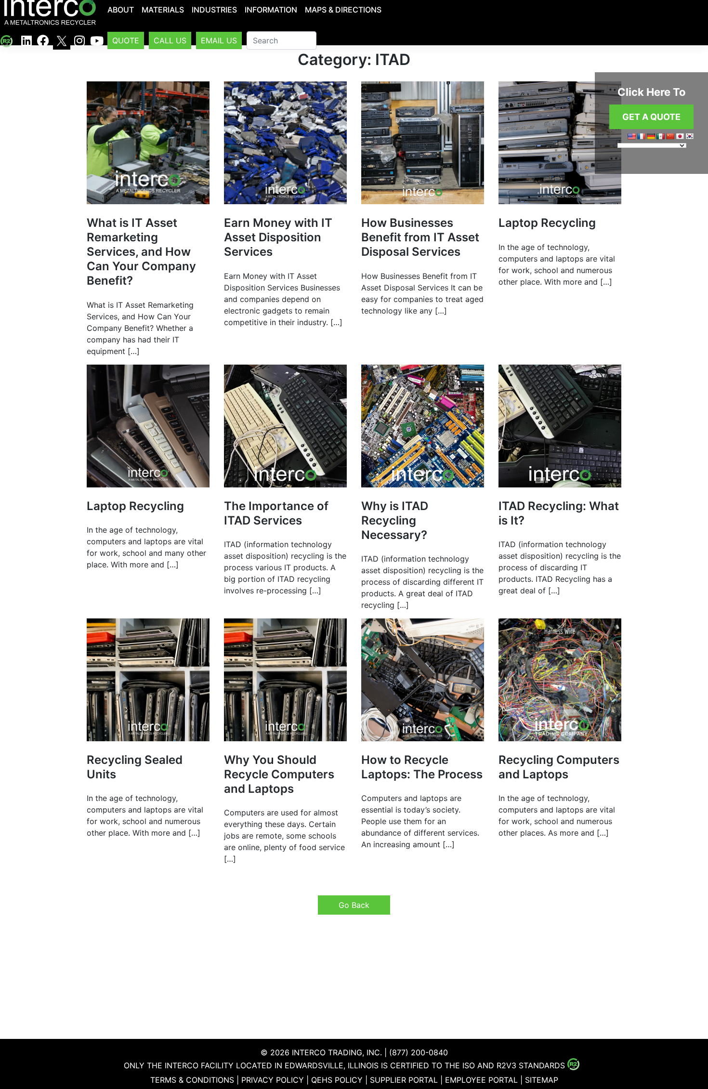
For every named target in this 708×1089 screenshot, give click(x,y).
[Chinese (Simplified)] (670, 136)
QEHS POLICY (337, 1080)
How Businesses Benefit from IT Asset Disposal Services (420, 237)
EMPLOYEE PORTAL (481, 1080)
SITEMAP (541, 1080)
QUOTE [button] (125, 40)
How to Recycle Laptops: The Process (422, 767)
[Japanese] (679, 136)
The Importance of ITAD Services (276, 513)
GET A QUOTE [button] (651, 117)
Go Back (354, 905)
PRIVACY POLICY (272, 1080)
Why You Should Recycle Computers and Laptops (279, 774)
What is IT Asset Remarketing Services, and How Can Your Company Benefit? (141, 252)
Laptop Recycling (547, 223)
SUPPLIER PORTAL (404, 1080)
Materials (163, 9)
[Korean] (689, 136)
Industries (214, 9)
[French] (641, 136)
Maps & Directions (343, 9)
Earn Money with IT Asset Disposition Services (278, 237)
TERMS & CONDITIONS (192, 1080)
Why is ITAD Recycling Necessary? (394, 520)
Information (271, 9)
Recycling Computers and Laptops (558, 767)
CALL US (170, 40)
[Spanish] (660, 136)
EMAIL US (219, 40)
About (120, 9)
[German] (650, 136)
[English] (631, 136)
